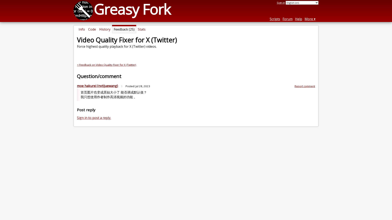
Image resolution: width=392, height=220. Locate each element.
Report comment (305, 86)
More (309, 19)
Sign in (281, 2)
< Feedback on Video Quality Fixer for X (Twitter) (106, 65)
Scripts (275, 19)
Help (298, 19)
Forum (288, 19)
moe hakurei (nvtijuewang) (97, 86)
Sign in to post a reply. (94, 118)
